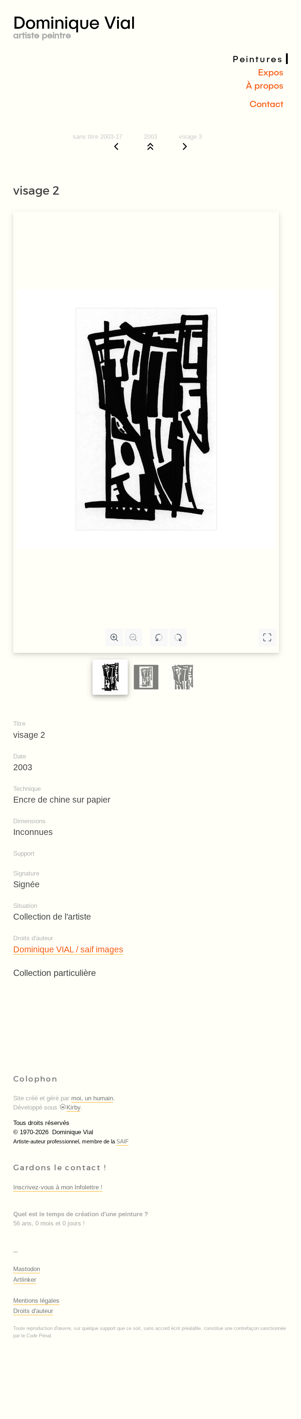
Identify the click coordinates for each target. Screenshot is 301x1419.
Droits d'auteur (33, 1310)
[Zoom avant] (114, 637)
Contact (266, 103)
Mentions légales (36, 1300)
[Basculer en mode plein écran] (267, 637)
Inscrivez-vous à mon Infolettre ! (57, 1187)
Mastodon (26, 1269)
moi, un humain (92, 1098)
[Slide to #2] (182, 677)
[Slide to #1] (110, 677)
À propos (264, 85)
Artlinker (24, 1279)
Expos (270, 72)
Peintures (258, 58)
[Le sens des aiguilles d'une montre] (178, 637)
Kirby (73, 1107)
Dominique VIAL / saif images (68, 949)
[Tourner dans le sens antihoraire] (159, 637)
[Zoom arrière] (133, 637)
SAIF (122, 1141)
